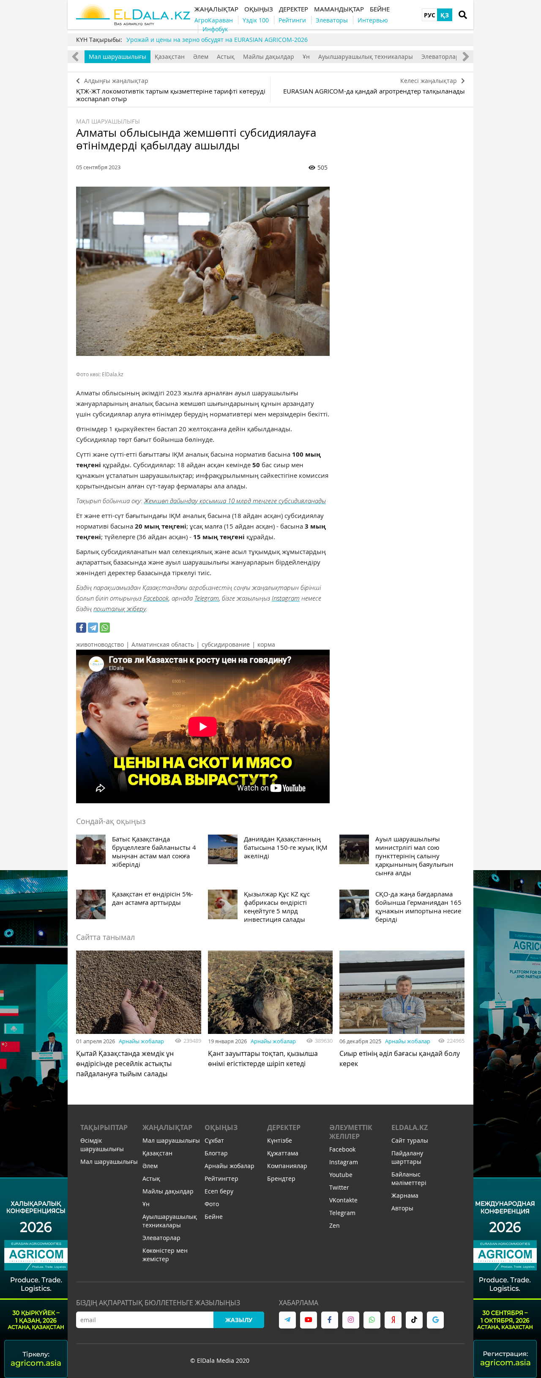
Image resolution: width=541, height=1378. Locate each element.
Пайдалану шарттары (407, 1157)
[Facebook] (81, 628)
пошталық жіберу (119, 608)
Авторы (402, 1208)
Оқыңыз (221, 1127)
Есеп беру (219, 1191)
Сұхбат (214, 1140)
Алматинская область (162, 644)
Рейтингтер (221, 1178)
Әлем (200, 56)
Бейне (214, 1217)
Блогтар (216, 1153)
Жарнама (404, 1195)
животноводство (100, 644)
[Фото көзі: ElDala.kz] (203, 271)
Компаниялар (287, 1166)
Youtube (340, 1175)
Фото (212, 1204)
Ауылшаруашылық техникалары (365, 56)
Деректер (284, 1127)
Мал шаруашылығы (117, 56)
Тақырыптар (104, 1127)
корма (266, 644)
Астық (226, 56)
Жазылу (238, 1320)
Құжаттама (282, 1153)
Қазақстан (170, 56)
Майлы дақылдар (268, 56)
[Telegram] (93, 628)
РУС (429, 15)
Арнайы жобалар (141, 1041)
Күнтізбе (279, 1140)
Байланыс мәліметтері (408, 1178)
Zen (334, 1225)
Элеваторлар (440, 56)
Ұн (306, 56)
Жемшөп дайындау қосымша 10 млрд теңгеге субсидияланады (235, 500)
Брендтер (281, 1178)
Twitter (339, 1187)
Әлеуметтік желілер (350, 1132)
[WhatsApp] (105, 628)
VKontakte (343, 1200)
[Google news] (435, 1320)
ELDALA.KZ (409, 1127)
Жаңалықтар (167, 1127)
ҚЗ (444, 15)
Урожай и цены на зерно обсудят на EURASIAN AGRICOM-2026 (217, 40)
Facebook (156, 598)
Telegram (206, 598)
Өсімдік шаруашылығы (102, 1144)
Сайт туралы (409, 1140)
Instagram (286, 598)
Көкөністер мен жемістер (165, 1254)
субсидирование (226, 644)
